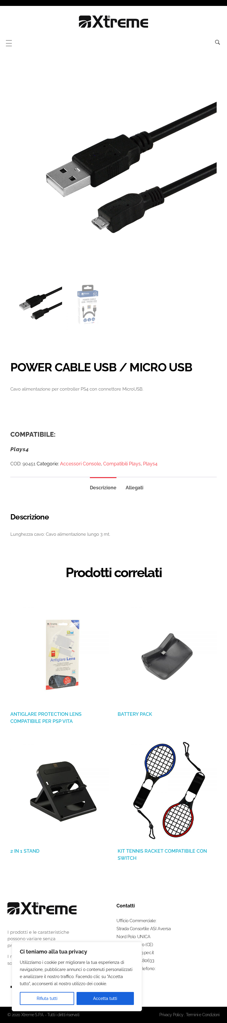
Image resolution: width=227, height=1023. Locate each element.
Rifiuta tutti (47, 998)
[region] (77, 976)
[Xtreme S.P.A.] (113, 21)
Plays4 (150, 464)
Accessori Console (80, 464)
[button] (209, 1006)
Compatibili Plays (122, 464)
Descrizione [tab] (103, 488)
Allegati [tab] (134, 488)
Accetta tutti (105, 998)
